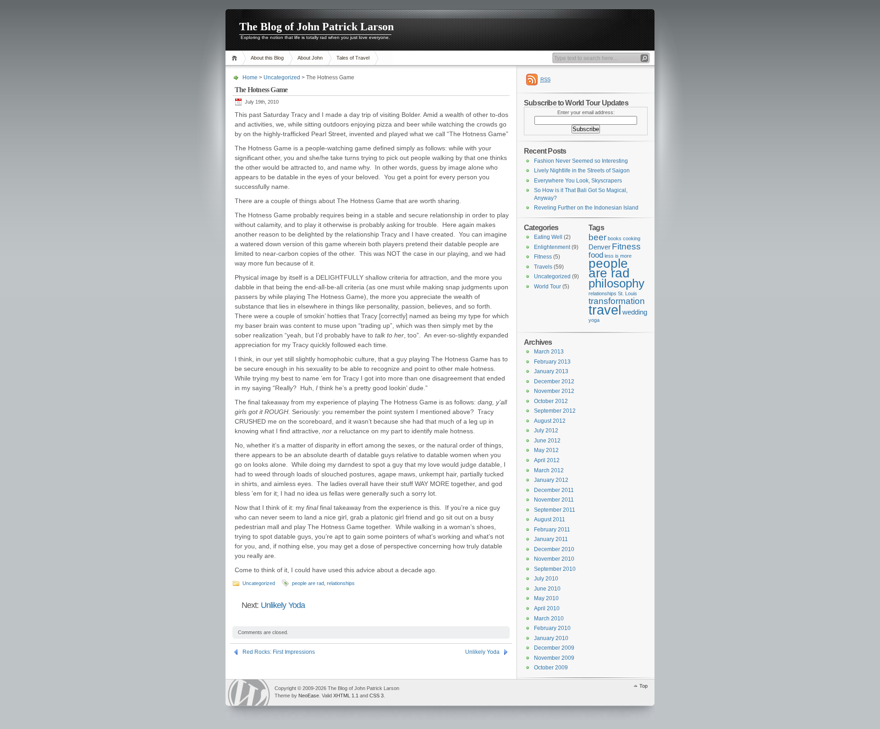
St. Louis (627, 293)
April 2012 (547, 460)
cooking (631, 238)
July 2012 (546, 430)
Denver (599, 247)
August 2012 (550, 421)
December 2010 (554, 549)
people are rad (308, 583)
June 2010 (547, 588)
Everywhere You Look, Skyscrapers (578, 180)
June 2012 (547, 440)
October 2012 (551, 401)
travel (604, 309)
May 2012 (546, 450)
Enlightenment (552, 247)
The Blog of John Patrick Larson (316, 27)
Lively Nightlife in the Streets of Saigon (582, 170)
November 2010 (554, 559)
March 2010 (549, 618)
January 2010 (551, 638)
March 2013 (549, 351)
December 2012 (554, 381)
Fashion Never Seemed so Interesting (581, 161)
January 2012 (551, 480)
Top (643, 686)
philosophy (616, 283)
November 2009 (554, 658)
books (615, 238)
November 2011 (554, 500)
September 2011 (554, 510)
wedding (634, 312)
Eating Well (548, 237)
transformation (616, 301)
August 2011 (549, 519)
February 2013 (552, 362)
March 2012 (549, 470)
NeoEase (308, 695)
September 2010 (555, 569)
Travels (543, 267)
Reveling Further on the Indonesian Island (586, 207)
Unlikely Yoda (283, 605)
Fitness (626, 246)
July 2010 (546, 578)
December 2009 (554, 648)
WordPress (249, 692)
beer (597, 237)
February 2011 (552, 529)
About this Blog (267, 58)
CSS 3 (376, 695)
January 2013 (551, 371)
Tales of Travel (352, 58)
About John (310, 58)
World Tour (547, 286)
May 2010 (546, 598)
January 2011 (551, 539)
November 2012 (554, 391)
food (595, 255)
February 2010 (552, 628)
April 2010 (547, 608)
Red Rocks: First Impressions (278, 652)
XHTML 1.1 (345, 695)
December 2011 (554, 490)
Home (236, 58)
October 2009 (551, 667)
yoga (594, 320)
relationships (341, 583)
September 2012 (555, 411)
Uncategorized (282, 77)
